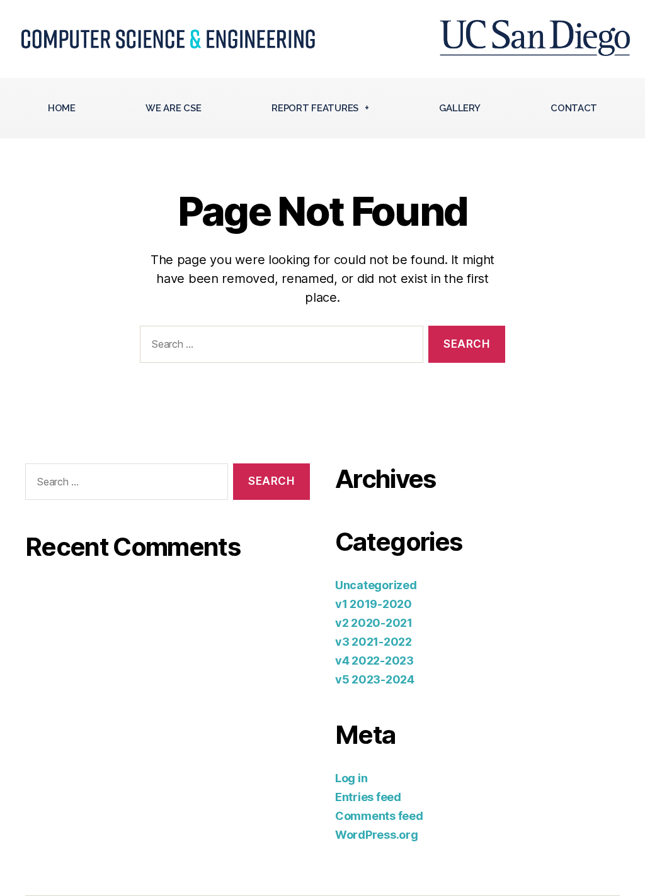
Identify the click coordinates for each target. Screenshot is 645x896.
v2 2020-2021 (374, 622)
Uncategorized (376, 585)
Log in (351, 778)
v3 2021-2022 (373, 641)
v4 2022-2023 (374, 660)
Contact (574, 108)
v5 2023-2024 (374, 679)
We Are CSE (173, 108)
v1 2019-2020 (373, 604)
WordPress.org (376, 834)
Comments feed (379, 815)
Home (62, 108)
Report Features (314, 108)
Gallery (459, 108)
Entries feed (368, 797)
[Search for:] (279, 347)
